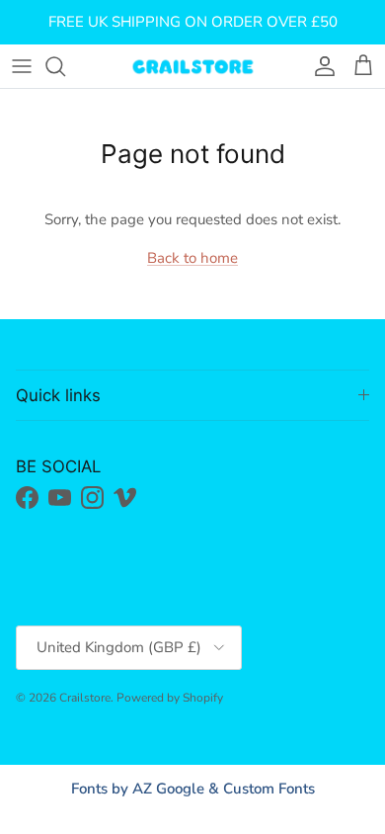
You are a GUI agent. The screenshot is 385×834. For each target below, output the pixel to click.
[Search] (65, 66)
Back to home (192, 258)
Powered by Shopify (169, 698)
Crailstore (85, 698)
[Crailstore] (192, 66)
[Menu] (21, 66)
